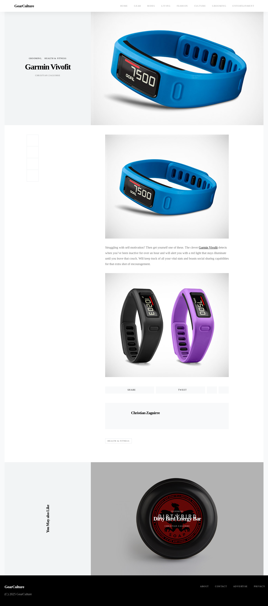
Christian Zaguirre (47, 75)
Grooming (219, 6)
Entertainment (243, 6)
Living (165, 6)
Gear (137, 6)
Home (124, 6)
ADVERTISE (240, 586)
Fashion (182, 6)
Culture (200, 6)
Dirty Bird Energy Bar (177, 519)
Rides (151, 6)
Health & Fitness (56, 58)
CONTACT (221, 586)
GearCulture (24, 6)
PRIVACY (259, 586)
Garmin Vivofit (208, 247)
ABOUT (204, 586)
